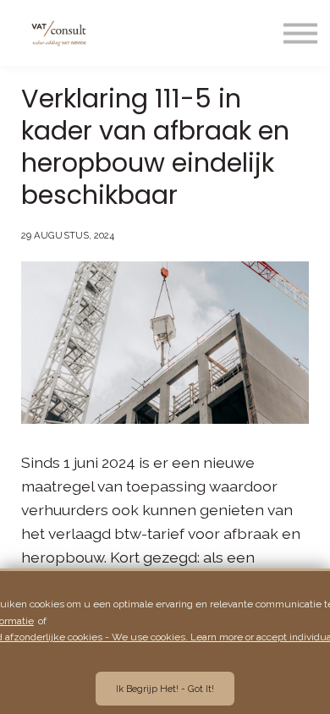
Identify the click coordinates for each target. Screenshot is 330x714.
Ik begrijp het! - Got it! (165, 689)
